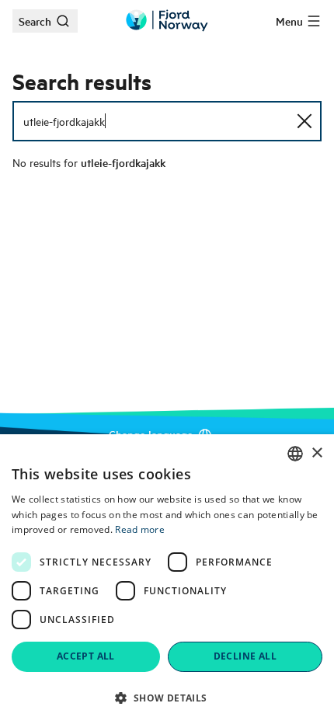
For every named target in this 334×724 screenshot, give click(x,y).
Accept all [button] (86, 656)
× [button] (316, 453)
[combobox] (295, 453)
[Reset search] (304, 121)
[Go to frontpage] (167, 20)
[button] (167, 697)
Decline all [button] (245, 656)
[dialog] (167, 579)
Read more (140, 529)
